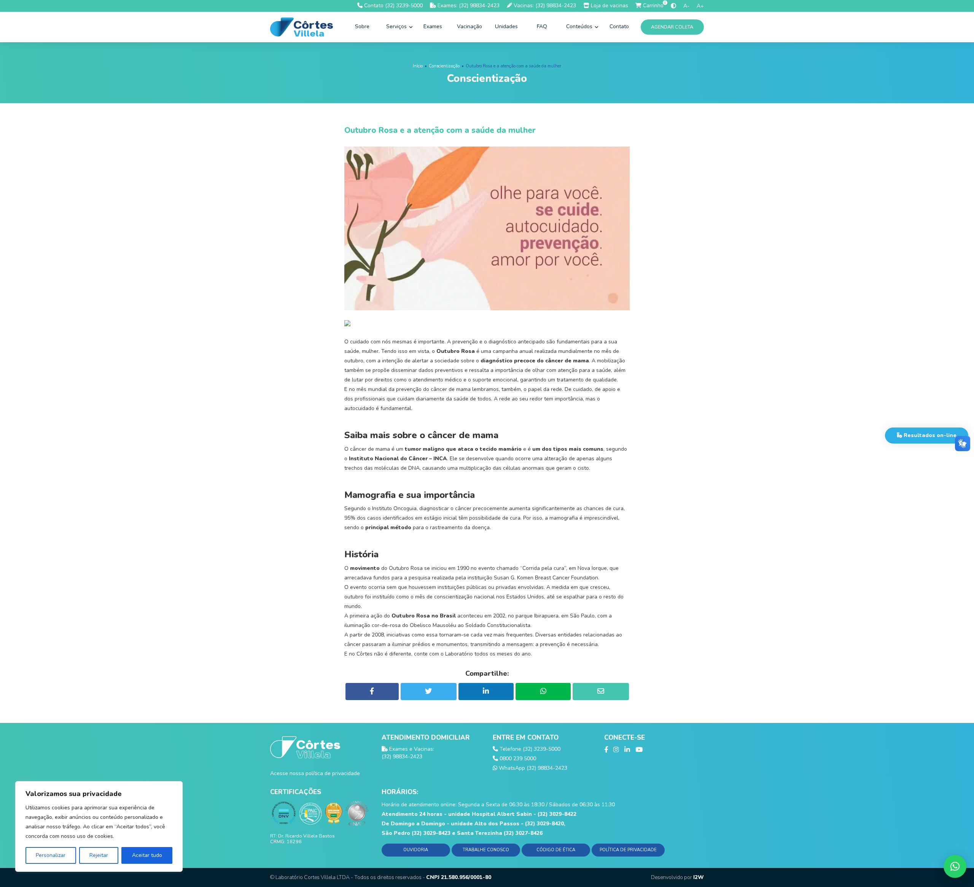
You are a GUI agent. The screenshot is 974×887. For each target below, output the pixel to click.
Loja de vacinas (608, 5)
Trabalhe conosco (486, 850)
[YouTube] (639, 750)
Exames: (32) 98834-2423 (468, 5)
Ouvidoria (415, 850)
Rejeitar (98, 855)
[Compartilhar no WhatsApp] (543, 691)
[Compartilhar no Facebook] (372, 691)
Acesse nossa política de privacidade (315, 773)
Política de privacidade (628, 850)
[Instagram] (616, 750)
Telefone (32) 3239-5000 (529, 749)
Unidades (506, 26)
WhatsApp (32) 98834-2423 (532, 768)
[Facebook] (606, 750)
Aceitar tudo (147, 855)
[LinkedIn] (627, 750)
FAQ (542, 26)
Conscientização (444, 66)
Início (418, 66)
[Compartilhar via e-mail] (601, 691)
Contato (619, 26)
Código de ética (555, 850)
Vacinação (469, 26)
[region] (99, 826)
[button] (955, 866)
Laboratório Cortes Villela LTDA (312, 877)
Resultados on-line (929, 435)
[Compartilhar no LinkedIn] (486, 691)
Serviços (397, 26)
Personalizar (50, 855)
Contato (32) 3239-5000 (393, 5)
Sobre (362, 26)
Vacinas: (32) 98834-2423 (544, 5)
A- (686, 6)
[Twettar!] (429, 691)
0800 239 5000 (517, 758)
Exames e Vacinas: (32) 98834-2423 (408, 752)
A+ (700, 6)
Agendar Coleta (672, 27)
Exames (432, 26)
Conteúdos (580, 26)
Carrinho (652, 5)
